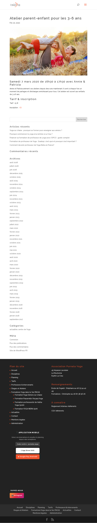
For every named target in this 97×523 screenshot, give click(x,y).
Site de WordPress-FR (18, 351)
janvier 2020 (14, 272)
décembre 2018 (16, 305)
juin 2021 (13, 246)
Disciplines (15, 374)
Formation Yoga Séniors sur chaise (28, 395)
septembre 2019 (16, 283)
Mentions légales (18, 420)
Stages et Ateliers (18, 388)
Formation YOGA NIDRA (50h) (26, 409)
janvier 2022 (14, 235)
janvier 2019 (14, 301)
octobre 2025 (15, 177)
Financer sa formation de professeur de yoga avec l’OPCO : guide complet (40, 138)
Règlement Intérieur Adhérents (63, 406)
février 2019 (14, 297)
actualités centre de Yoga (20, 329)
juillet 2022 (14, 224)
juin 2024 (13, 195)
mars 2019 (14, 294)
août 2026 (14, 162)
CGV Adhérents (57, 411)
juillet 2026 (14, 166)
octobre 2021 (15, 243)
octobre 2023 (15, 202)
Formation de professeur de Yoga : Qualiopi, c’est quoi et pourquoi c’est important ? (43, 141)
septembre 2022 (16, 221)
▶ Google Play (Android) (27, 456)
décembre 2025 (16, 173)
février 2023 (14, 214)
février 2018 (14, 312)
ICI (20, 108)
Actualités (15, 412)
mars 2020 (14, 265)
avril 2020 (14, 261)
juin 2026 (13, 170)
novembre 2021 (16, 239)
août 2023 (14, 206)
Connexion (14, 340)
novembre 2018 (16, 308)
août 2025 (14, 181)
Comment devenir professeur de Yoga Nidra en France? (32, 145)
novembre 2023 (16, 199)
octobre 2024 (15, 188)
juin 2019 (13, 287)
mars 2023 (14, 210)
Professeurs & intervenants (22, 385)
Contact (14, 416)
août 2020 (14, 257)
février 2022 (14, 232)
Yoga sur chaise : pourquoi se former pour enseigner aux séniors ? (36, 130)
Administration (17, 423)
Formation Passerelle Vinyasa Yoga (29, 399)
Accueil (14, 370)
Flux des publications (18, 343)
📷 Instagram (17, 495)
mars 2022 (14, 228)
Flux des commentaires (19, 347)
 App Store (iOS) (27, 450)
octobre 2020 (15, 254)
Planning (14, 377)
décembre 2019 (16, 275)
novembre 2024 (16, 184)
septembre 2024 (16, 192)
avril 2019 (13, 290)
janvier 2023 (14, 217)
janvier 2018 (14, 316)
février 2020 (15, 268)
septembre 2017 (16, 319)
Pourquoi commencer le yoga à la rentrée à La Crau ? (31, 134)
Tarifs (13, 381)
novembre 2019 (16, 279)
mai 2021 (13, 250)
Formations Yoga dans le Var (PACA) (25, 392)
